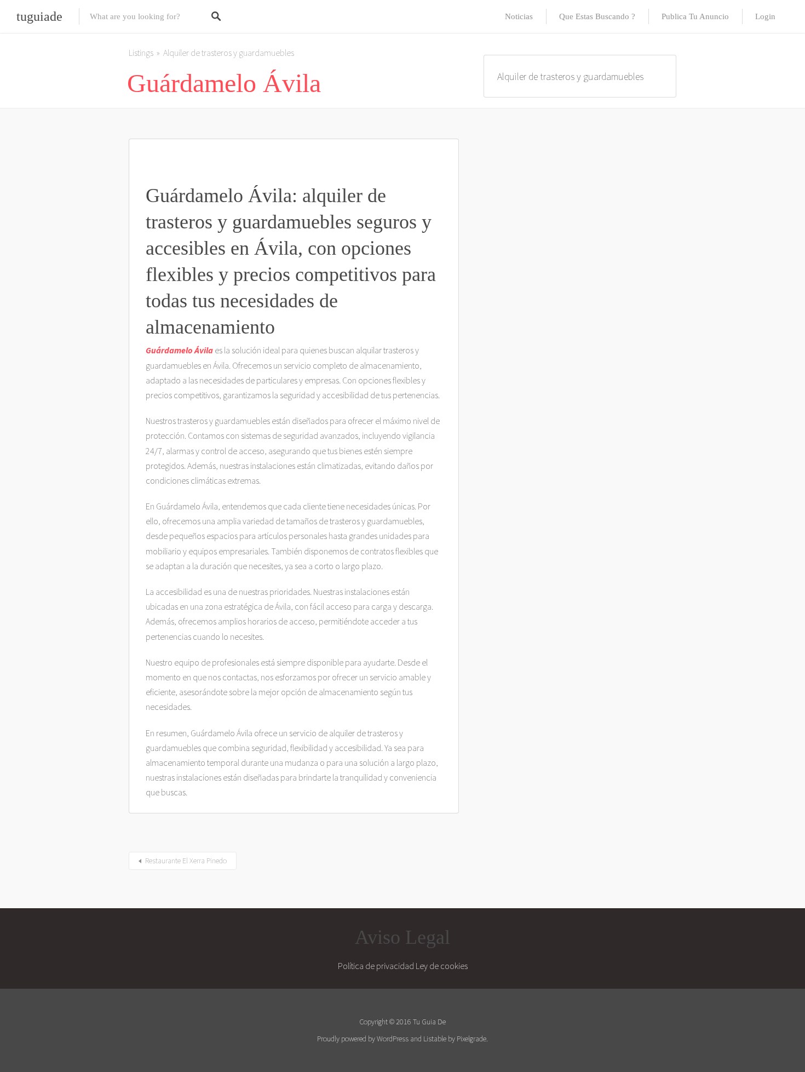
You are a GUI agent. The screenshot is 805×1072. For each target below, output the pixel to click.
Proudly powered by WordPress (363, 1039)
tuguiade (39, 16)
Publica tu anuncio (695, 16)
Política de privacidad (376, 965)
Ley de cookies (442, 965)
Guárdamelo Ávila (179, 350)
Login (765, 16)
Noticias (519, 16)
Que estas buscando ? (597, 16)
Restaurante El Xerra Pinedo (186, 860)
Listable (434, 1039)
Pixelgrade (471, 1039)
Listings (141, 52)
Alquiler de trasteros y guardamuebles (228, 52)
